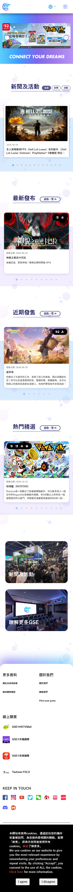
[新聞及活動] (36, 562)
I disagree (48, 881)
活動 (66, 88)
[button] (52, 6)
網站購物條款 (9, 692)
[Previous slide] (7, 37)
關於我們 (43, 683)
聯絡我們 (43, 692)
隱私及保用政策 (10, 683)
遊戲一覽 (49, 199)
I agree (22, 881)
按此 (25, 846)
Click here (16, 872)
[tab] (13, 165)
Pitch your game (47, 701)
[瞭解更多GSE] (36, 610)
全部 (46, 88)
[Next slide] (66, 37)
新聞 (56, 88)
